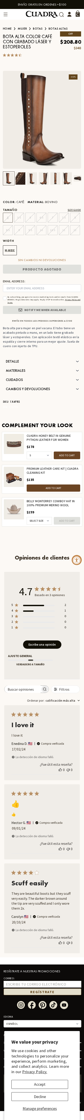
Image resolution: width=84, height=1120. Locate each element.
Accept (39, 1084)
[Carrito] (77, 14)
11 (63, 230)
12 (74, 230)
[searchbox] (22, 689)
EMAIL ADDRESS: (14, 281)
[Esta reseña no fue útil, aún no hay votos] (68, 770)
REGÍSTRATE (42, 992)
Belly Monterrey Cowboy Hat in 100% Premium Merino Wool (51, 503)
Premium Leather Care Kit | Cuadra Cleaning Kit (52, 471)
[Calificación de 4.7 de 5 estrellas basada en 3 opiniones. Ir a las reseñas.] (13, 55)
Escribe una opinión (42, 644)
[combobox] (53, 700)
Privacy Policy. (34, 1071)
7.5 (64, 217)
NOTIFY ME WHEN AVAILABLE (45, 310)
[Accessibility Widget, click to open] (77, 560)
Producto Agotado (42, 269)
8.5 (8, 230)
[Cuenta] (69, 14)
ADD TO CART (67, 455)
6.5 (41, 217)
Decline (40, 1096)
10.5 (52, 230)
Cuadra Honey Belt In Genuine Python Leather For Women (49, 438)
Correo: (9, 978)
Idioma (8, 1016)
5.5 (19, 217)
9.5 (30, 230)
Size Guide (74, 210)
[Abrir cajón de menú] (6, 14)
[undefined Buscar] (61, 14)
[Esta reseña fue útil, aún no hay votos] (60, 770)
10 (41, 230)
